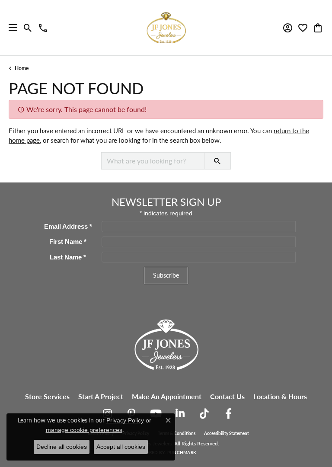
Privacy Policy (125, 420)
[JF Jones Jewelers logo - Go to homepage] (166, 27)
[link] (43, 27)
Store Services (47, 396)
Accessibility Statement (226, 433)
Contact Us (227, 396)
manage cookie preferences (84, 429)
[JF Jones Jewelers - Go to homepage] (166, 344)
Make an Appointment (166, 396)
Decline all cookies (61, 446)
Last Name (68, 257)
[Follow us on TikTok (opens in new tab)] (204, 413)
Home (22, 68)
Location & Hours (280, 396)
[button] (27, 27)
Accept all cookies (120, 446)
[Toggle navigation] (11, 27)
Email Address (68, 226)
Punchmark (181, 452)
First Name (67, 241)
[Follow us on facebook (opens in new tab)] (228, 413)
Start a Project (100, 396)
